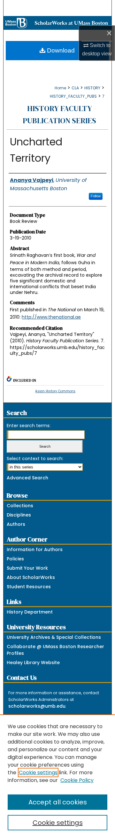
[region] (57, 776)
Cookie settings (38, 772)
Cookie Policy (77, 780)
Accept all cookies (57, 802)
